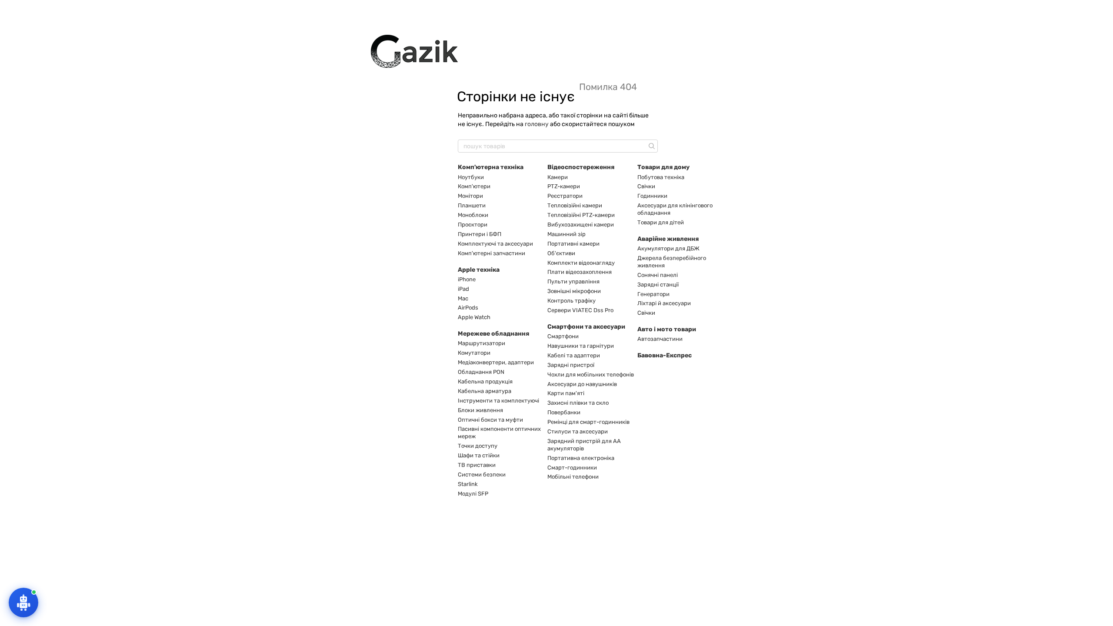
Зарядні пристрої (570, 365)
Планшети (472, 205)
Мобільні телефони (573, 476)
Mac (463, 298)
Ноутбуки (471, 177)
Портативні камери (573, 243)
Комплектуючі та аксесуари (495, 243)
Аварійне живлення (668, 239)
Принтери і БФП (479, 234)
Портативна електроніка (580, 458)
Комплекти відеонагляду (581, 263)
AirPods (468, 307)
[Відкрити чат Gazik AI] (23, 602)
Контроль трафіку (571, 300)
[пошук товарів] (651, 146)
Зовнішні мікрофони (574, 291)
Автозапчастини (660, 339)
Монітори (470, 196)
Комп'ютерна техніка (490, 167)
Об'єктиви (561, 253)
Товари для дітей (660, 222)
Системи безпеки (482, 474)
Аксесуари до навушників (582, 384)
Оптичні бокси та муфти (490, 419)
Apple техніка (479, 269)
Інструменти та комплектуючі (498, 400)
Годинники (652, 196)
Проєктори (472, 224)
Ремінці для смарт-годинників (588, 422)
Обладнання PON (481, 372)
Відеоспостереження (580, 167)
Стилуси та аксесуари (577, 431)
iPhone (467, 279)
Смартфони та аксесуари (586, 326)
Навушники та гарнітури (580, 346)
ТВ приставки (477, 465)
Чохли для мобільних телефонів (590, 374)
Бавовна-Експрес (664, 355)
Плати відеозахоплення (579, 272)
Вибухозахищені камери (580, 224)
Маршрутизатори (481, 343)
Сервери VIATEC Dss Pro (580, 310)
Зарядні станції (658, 284)
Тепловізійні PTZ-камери (581, 215)
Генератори (653, 294)
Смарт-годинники (572, 467)
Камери (557, 177)
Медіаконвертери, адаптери (496, 362)
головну (537, 124)
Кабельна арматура (484, 391)
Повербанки (563, 412)
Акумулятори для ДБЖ (668, 248)
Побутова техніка (660, 177)
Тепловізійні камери (574, 205)
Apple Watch (474, 317)
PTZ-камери (563, 186)
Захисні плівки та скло (578, 403)
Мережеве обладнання (493, 333)
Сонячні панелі (657, 275)
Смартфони (563, 336)
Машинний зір (566, 234)
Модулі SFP (473, 493)
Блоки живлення (480, 410)
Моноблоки (473, 215)
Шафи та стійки (479, 455)
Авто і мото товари (666, 329)
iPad (463, 289)
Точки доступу (477, 446)
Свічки (646, 186)
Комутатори (474, 353)
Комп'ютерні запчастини (491, 253)
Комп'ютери (474, 186)
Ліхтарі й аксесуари (664, 303)
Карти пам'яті (565, 393)
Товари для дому (663, 167)
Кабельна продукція (485, 381)
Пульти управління (573, 281)
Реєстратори (565, 196)
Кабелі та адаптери (573, 355)
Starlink (468, 484)
